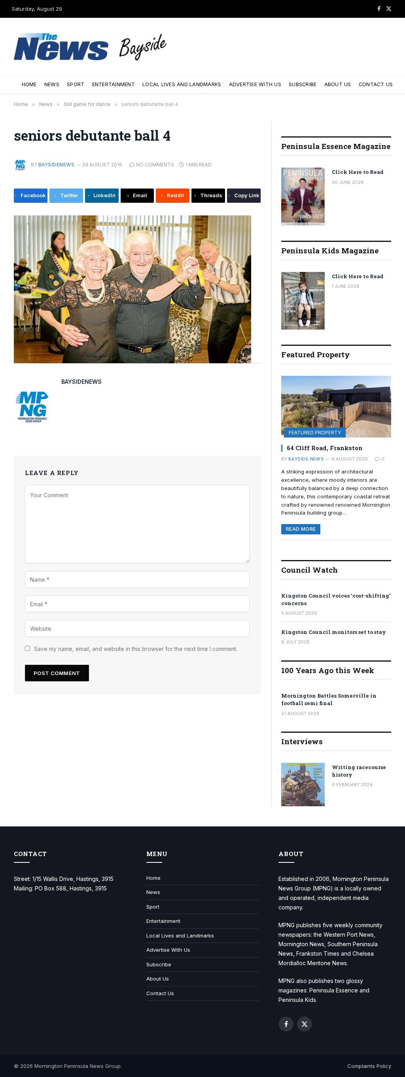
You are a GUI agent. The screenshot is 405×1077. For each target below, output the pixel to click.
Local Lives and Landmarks (181, 84)
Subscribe (302, 84)
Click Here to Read (358, 171)
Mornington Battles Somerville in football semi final (329, 699)
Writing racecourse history (359, 771)
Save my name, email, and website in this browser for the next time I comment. (135, 648)
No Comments (155, 165)
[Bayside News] (91, 46)
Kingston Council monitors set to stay (333, 632)
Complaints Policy (369, 1066)
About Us (337, 84)
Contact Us (376, 84)
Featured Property (315, 433)
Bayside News (306, 459)
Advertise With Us (255, 84)
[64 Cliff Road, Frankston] (336, 407)
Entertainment (113, 84)
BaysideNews (56, 165)
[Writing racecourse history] (303, 784)
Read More (301, 529)
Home (29, 84)
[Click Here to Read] (303, 197)
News (51, 84)
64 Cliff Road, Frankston (325, 448)
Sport (75, 84)
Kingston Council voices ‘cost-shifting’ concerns (335, 599)
